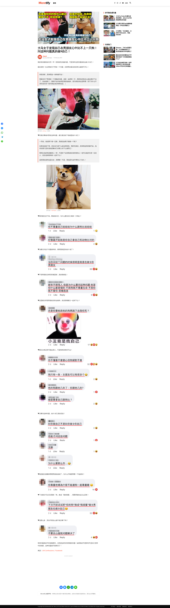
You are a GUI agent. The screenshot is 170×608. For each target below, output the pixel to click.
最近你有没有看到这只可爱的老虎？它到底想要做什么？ (124, 57)
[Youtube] (123, 3)
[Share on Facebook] (61, 587)
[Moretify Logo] (44, 3)
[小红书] (125, 3)
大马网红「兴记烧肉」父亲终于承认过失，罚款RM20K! (124, 33)
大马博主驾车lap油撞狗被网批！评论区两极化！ (124, 24)
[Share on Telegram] (72, 587)
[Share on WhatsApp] (68, 587)
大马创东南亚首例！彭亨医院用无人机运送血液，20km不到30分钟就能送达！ (124, 64)
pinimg (44, 131)
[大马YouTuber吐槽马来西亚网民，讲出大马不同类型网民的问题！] (109, 18)
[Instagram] (117, 3)
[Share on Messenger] (64, 587)
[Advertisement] (68, 569)
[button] (130, 3)
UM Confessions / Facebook (52, 550)
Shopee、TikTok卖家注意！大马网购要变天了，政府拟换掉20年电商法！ (124, 49)
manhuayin (53, 210)
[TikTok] (120, 3)
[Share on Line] (75, 587)
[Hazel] (40, 57)
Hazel (45, 56)
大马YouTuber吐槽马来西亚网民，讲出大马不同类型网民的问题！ (124, 18)
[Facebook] (114, 3)
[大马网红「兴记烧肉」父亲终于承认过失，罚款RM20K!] (109, 33)
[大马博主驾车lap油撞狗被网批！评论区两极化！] (109, 26)
